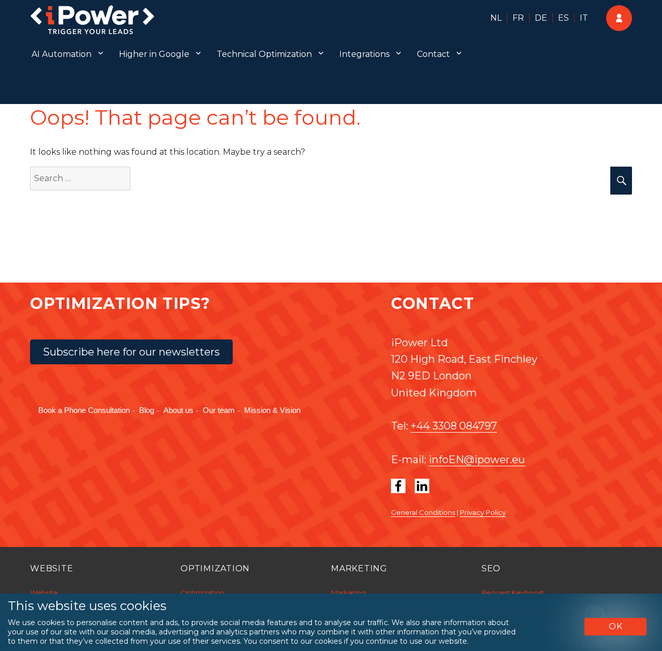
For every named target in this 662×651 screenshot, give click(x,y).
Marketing (348, 592)
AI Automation (62, 54)
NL (496, 18)
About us (178, 410)
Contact (433, 54)
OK (616, 626)
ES (563, 18)
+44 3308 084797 (454, 426)
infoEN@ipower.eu (477, 459)
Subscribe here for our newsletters (131, 352)
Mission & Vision (272, 410)
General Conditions (423, 512)
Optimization (202, 592)
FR (518, 18)
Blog (146, 410)
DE (541, 18)
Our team (219, 410)
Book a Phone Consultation (84, 410)
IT (584, 18)
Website (44, 592)
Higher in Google (154, 54)
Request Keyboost (513, 592)
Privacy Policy (483, 512)
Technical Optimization (264, 54)
